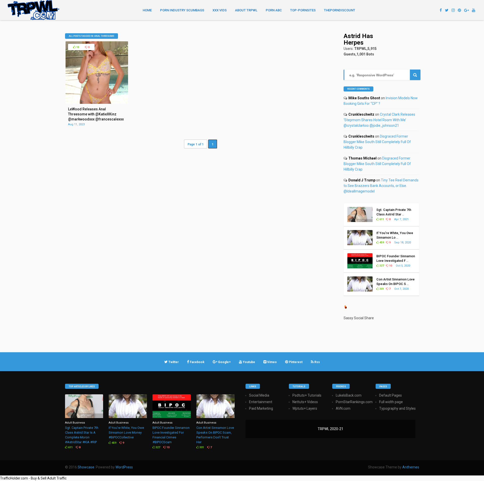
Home (147, 10)
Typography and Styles (397, 408)
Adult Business (75, 422)
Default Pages (390, 395)
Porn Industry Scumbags (182, 10)
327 (381, 265)
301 (381, 289)
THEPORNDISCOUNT (339, 10)
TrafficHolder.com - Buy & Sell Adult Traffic (33, 478)
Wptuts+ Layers (304, 408)
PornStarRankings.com (354, 402)
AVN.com (343, 408)
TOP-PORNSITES (303, 10)
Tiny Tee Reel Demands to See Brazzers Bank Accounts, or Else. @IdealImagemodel (381, 185)
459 (381, 242)
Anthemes (410, 467)
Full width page (391, 402)
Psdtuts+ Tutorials (306, 395)
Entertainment (260, 402)
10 (390, 265)
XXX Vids (220, 10)
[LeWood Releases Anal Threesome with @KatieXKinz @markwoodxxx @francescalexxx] (97, 103)
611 (381, 219)
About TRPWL (246, 10)
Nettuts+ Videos (305, 402)
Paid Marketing (261, 408)
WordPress (124, 467)
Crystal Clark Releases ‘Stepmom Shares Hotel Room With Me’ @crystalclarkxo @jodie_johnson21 (379, 119)
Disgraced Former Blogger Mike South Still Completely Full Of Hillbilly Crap (377, 141)
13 (77, 47)
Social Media (259, 395)
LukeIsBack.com (348, 395)
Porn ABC (274, 10)
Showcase (86, 467)
